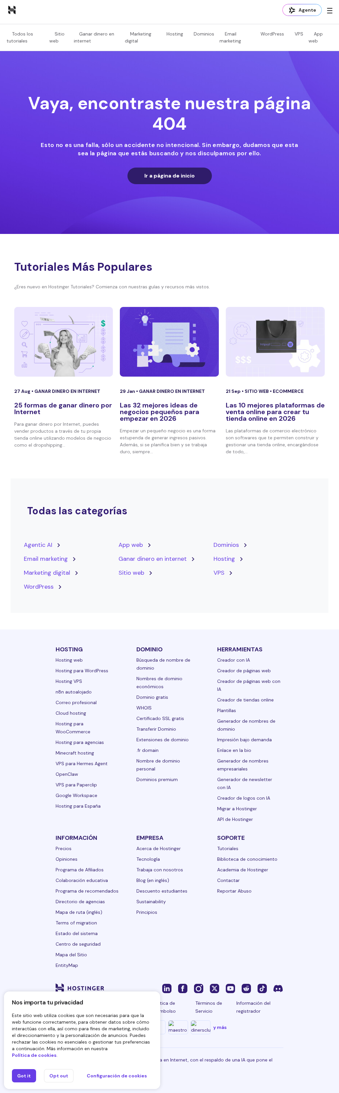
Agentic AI (38, 545)
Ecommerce (288, 391)
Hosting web (69, 660)
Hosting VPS (69, 681)
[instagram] (198, 988)
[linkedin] (167, 988)
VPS (299, 34)
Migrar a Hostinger (237, 809)
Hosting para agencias (80, 742)
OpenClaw (67, 774)
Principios (146, 912)
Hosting (175, 34)
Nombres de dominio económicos (159, 683)
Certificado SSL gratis (160, 718)
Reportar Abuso (234, 891)
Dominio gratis (152, 697)
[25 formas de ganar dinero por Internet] (63, 342)
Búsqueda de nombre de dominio (163, 664)
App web (131, 545)
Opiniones (66, 859)
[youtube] (230, 988)
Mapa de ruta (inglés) (79, 912)
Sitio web (257, 391)
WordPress (272, 34)
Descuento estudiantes (161, 891)
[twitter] (214, 988)
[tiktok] (262, 988)
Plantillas (226, 710)
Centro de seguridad (78, 944)
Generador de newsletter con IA (244, 783)
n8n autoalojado (74, 692)
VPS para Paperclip (76, 785)
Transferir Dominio (156, 729)
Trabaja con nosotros (159, 870)
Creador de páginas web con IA (248, 685)
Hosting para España (78, 806)
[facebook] (182, 988)
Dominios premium (157, 779)
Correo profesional (76, 702)
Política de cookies (34, 1055)
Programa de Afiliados (80, 870)
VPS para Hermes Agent (82, 763)
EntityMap (67, 965)
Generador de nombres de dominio (246, 725)
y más (220, 1027)
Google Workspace (76, 795)
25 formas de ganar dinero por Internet (63, 408)
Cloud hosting (71, 713)
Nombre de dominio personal (158, 765)
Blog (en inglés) (152, 880)
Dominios (204, 34)
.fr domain (147, 750)
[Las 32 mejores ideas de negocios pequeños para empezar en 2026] (169, 342)
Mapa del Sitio (71, 955)
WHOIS (144, 708)
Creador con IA (233, 660)
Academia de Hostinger (242, 870)
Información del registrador (253, 1007)
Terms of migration (76, 923)
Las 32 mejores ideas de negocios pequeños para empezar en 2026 (159, 412)
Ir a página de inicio (169, 175)
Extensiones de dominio (162, 740)
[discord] (278, 988)
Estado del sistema (77, 933)
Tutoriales (227, 848)
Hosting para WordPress (82, 671)
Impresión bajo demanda (244, 740)
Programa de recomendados (87, 891)
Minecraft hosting (75, 753)
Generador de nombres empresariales (242, 765)
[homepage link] (12, 9)
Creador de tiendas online (245, 700)
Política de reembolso (164, 1007)
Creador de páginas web (244, 671)
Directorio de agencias (80, 902)
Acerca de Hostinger (158, 848)
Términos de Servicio (208, 1007)
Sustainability (151, 902)
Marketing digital (47, 573)
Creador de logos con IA (243, 798)
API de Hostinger (235, 819)
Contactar (228, 880)
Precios (64, 848)
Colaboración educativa (82, 880)
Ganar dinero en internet (67, 391)
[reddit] (246, 988)
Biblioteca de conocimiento (247, 859)
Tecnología (148, 859)
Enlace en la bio (234, 750)
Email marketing (46, 559)
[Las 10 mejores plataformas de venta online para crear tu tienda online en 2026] (275, 342)
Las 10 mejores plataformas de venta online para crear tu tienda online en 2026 (275, 412)
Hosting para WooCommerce (73, 728)
